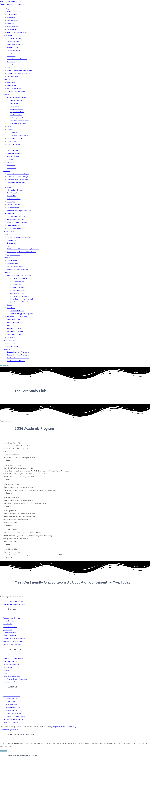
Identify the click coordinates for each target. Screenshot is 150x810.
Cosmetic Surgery (8, 53)
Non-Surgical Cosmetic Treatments (17, 59)
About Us (6, 94)
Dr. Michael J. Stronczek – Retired (19, 121)
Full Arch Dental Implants (14, 41)
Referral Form (11, 165)
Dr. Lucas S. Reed (15, 106)
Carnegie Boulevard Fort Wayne (18, 174)
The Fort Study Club (16, 132)
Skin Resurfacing (11, 56)
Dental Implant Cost (12, 47)
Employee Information (13, 156)
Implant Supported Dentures (15, 44)
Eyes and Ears (11, 65)
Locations (6, 171)
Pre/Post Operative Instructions (16, 91)
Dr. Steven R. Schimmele (17, 100)
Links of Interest (11, 168)
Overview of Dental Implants (15, 38)
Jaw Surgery (10, 23)
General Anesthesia (12, 26)
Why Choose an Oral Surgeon (15, 138)
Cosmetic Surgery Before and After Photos (19, 73)
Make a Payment (11, 85)
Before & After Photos (13, 144)
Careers (9, 126)
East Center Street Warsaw (16, 183)
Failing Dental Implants (13, 50)
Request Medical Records (14, 88)
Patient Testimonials (12, 150)
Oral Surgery (6, 9)
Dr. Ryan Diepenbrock (16, 109)
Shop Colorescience (12, 76)
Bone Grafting (11, 17)
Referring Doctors (8, 162)
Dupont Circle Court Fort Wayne (18, 177)
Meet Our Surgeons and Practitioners (17, 97)
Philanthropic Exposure (13, 153)
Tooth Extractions (12, 15)
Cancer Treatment (12, 29)
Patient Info (6, 79)
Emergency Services (12, 141)
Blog (8, 147)
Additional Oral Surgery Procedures (17, 32)
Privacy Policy (11, 159)
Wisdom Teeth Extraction (14, 12)
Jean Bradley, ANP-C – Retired (18, 124)
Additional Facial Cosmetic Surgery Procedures (20, 70)
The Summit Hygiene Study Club (19, 135)
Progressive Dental (58, 727)
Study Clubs (10, 129)
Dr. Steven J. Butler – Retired (18, 118)
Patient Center (11, 82)
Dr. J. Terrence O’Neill (16, 103)
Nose (8, 68)
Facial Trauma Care (12, 20)
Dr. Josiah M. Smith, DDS (17, 112)
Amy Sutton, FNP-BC (16, 115)
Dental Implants (7, 35)
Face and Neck (11, 62)
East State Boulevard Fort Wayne (18, 180)
